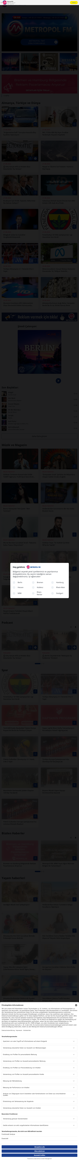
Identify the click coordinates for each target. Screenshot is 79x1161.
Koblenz (40, 587)
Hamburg (60, 582)
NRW (19, 593)
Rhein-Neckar (39, 593)
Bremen (40, 582)
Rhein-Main (60, 587)
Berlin (20, 582)
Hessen (20, 587)
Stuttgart (59, 593)
